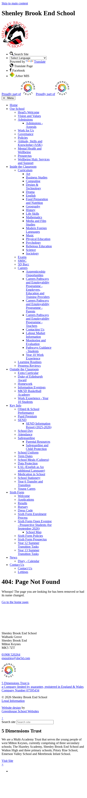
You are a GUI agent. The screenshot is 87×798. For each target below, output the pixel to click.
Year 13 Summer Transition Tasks (28, 552)
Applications (26, 499)
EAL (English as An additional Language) (31, 468)
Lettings (23, 572)
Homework (25, 383)
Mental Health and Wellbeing (29, 150)
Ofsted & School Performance (28, 410)
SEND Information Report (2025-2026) (38, 425)
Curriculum (25, 170)
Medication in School (31, 474)
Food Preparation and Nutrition (37, 200)
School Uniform (28, 452)
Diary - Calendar (28, 561)
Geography (33, 206)
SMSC (22, 260)
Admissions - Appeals (34, 124)
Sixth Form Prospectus (32, 539)
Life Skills (32, 213)
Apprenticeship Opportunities (35, 273)
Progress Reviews (29, 365)
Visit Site (7, 760)
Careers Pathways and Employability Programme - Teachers (37, 320)
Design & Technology (33, 186)
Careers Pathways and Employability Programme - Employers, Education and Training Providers (38, 288)
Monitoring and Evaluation (36, 342)
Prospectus (25, 155)
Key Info (15, 405)
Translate (40, 61)
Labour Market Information (35, 334)
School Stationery (29, 478)
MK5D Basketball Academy (29, 392)
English (31, 195)
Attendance (25, 434)
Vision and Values (29, 116)
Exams (22, 257)
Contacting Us (35, 329)
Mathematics (34, 217)
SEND (22, 420)
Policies (23, 137)
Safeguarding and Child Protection (37, 447)
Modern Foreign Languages (36, 229)
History (30, 210)
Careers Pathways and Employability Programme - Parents (37, 306)
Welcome (24, 496)
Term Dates (25, 456)
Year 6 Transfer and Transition (30, 483)
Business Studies (36, 177)
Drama (30, 192)
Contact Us (17, 564)
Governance (25, 134)
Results (22, 503)
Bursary (23, 506)
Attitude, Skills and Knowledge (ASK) (30, 143)
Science (31, 250)
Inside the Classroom (23, 166)
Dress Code (25, 510)
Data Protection (28, 463)
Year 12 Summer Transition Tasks (28, 544)
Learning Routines (29, 362)
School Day (25, 430)
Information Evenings (32, 387)
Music (30, 235)
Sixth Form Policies (30, 535)
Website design (11, 707)
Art (28, 174)
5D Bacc (23, 264)
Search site (8, 722)
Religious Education (39, 246)
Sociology (32, 253)
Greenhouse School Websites (20, 711)
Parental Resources (38, 441)
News (13, 557)
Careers (23, 268)
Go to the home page (15, 602)
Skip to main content (15, 3)
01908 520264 (11, 654)
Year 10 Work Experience (35, 356)
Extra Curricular (28, 373)
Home (14, 105)
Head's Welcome (28, 112)
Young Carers (26, 488)
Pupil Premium (27, 416)
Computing (33, 181)
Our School (17, 108)
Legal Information (13, 700)
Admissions (25, 119)
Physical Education (38, 239)
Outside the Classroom (24, 369)
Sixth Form (17, 492)
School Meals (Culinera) (33, 459)
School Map (33, 532)
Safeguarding (26, 438)
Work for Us (26, 130)
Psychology (33, 242)
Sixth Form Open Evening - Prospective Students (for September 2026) (35, 525)
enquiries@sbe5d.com (16, 658)
